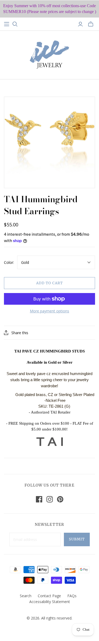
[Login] (80, 24)
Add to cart (49, 283)
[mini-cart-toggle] (90, 24)
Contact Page (49, 595)
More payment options (49, 310)
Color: (9, 262)
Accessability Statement (49, 601)
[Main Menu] (6, 24)
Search (25, 595)
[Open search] (15, 24)
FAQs (72, 595)
